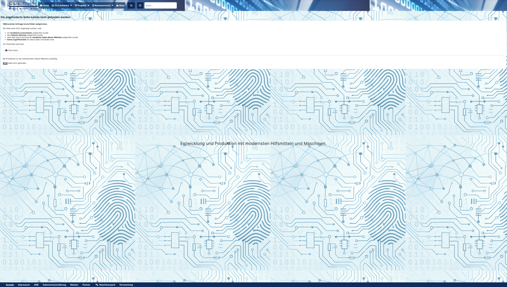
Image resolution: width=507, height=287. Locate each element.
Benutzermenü (102, 5)
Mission (74, 284)
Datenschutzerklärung (54, 284)
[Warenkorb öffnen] (131, 5)
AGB (36, 284)
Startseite (13, 50)
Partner (86, 284)
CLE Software (62, 5)
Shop (121, 5)
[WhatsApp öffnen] (140, 5)
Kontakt (10, 284)
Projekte (82, 5)
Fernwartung (126, 284)
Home (46, 5)
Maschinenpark (107, 284)
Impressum (24, 284)
